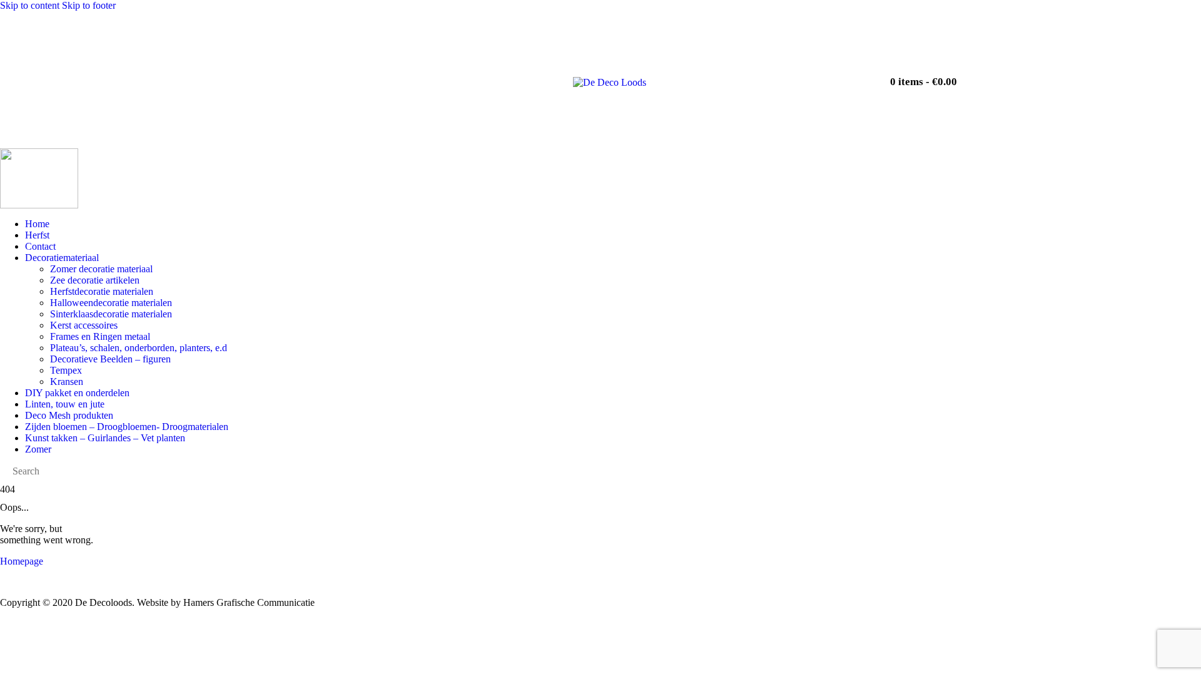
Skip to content (29, 5)
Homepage (21, 561)
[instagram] (790, 76)
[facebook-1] (755, 76)
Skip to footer (89, 5)
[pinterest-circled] (825, 76)
